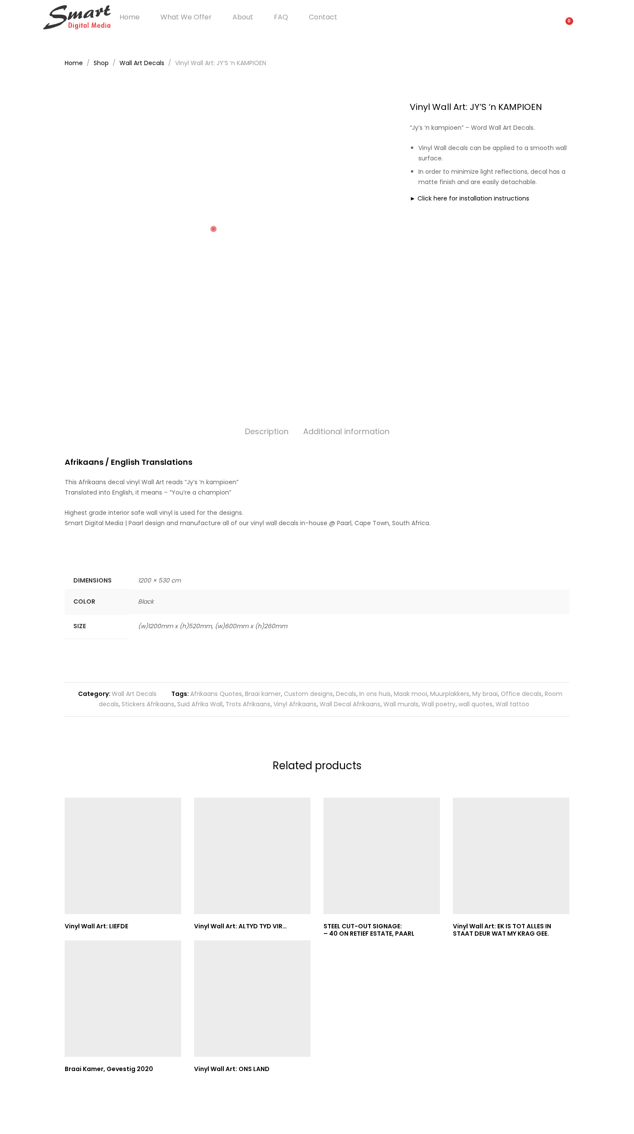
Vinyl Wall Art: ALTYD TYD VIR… (240, 926)
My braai (485, 693)
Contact (323, 17)
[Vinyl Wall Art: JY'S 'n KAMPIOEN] (540, 227)
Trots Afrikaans (248, 704)
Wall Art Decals (134, 693)
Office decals (521, 693)
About (242, 17)
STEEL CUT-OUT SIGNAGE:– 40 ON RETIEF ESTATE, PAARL (368, 930)
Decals (346, 693)
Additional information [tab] (346, 431)
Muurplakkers (449, 693)
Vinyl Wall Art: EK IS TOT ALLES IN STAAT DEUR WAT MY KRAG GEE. (502, 930)
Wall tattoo (512, 704)
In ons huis (375, 693)
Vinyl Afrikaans (295, 704)
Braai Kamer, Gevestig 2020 (109, 1069)
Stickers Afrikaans (148, 704)
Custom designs (308, 693)
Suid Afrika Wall (200, 704)
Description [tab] (267, 431)
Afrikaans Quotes (216, 693)
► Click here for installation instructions (469, 198)
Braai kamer (263, 693)
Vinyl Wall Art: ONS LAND (232, 1069)
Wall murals (400, 704)
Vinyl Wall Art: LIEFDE (96, 926)
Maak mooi (410, 693)
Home (129, 17)
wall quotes (475, 704)
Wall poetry (438, 704)
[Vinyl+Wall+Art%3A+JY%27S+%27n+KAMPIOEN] (553, 227)
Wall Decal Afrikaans (350, 704)
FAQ (281, 17)
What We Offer (186, 17)
